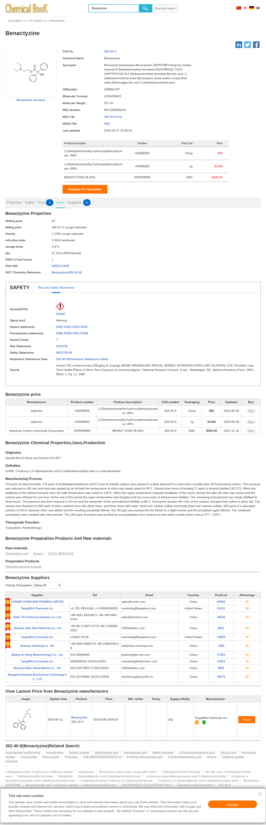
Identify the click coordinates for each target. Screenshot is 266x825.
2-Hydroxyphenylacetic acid (197, 752)
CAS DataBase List (37, 20)
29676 (221, 676)
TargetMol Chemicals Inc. (37, 608)
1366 (221, 645)
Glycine (212, 756)
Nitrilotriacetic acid (106, 752)
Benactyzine (79, 717)
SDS (107, 123)
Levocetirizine (55, 752)
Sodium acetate (79, 752)
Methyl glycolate (163, 752)
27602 (221, 654)
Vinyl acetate (28, 756)
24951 (221, 661)
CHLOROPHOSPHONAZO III (102, 756)
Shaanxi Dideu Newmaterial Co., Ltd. (37, 668)
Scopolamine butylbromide (22, 752)
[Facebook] (256, 44)
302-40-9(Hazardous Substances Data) (82, 359)
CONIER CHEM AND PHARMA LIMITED (37, 601)
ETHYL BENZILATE (61, 553)
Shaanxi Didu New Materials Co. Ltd (37, 628)
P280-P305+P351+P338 (72, 333)
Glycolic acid (228, 752)
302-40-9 (110, 51)
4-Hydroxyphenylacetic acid (145, 756)
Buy (251, 411)
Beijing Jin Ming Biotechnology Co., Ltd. (37, 654)
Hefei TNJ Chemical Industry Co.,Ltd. (37, 617)
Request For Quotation (85, 189)
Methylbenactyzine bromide (23, 566)
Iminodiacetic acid (135, 752)
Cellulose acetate (233, 756)
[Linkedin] (238, 44)
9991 (221, 668)
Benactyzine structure (31, 100)
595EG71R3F (61, 266)
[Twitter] (247, 44)
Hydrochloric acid (16, 553)
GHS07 (61, 314)
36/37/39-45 (64, 352)
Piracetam (71, 756)
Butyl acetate (50, 756)
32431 (221, 608)
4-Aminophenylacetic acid (185, 756)
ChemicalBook (15, 20)
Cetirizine (11, 761)
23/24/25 (62, 346)
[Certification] (204, 722)
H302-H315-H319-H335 (71, 326)
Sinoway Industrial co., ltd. (37, 645)
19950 (221, 637)
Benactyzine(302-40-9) (67, 272)
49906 (221, 601)
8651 (221, 628)
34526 (221, 617)
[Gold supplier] (197, 722)
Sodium (38, 553)
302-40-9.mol (113, 116)
